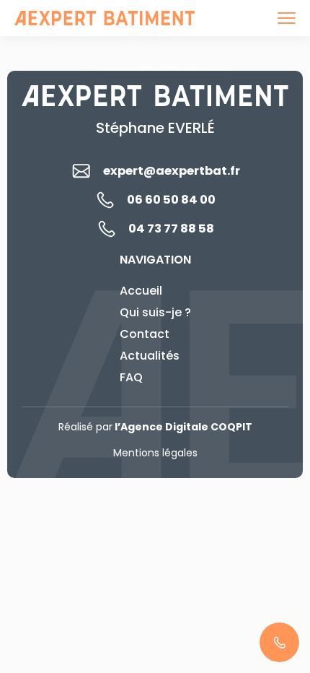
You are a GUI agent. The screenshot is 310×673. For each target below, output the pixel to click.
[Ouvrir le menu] (287, 18)
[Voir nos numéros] (279, 642)
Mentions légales (155, 453)
